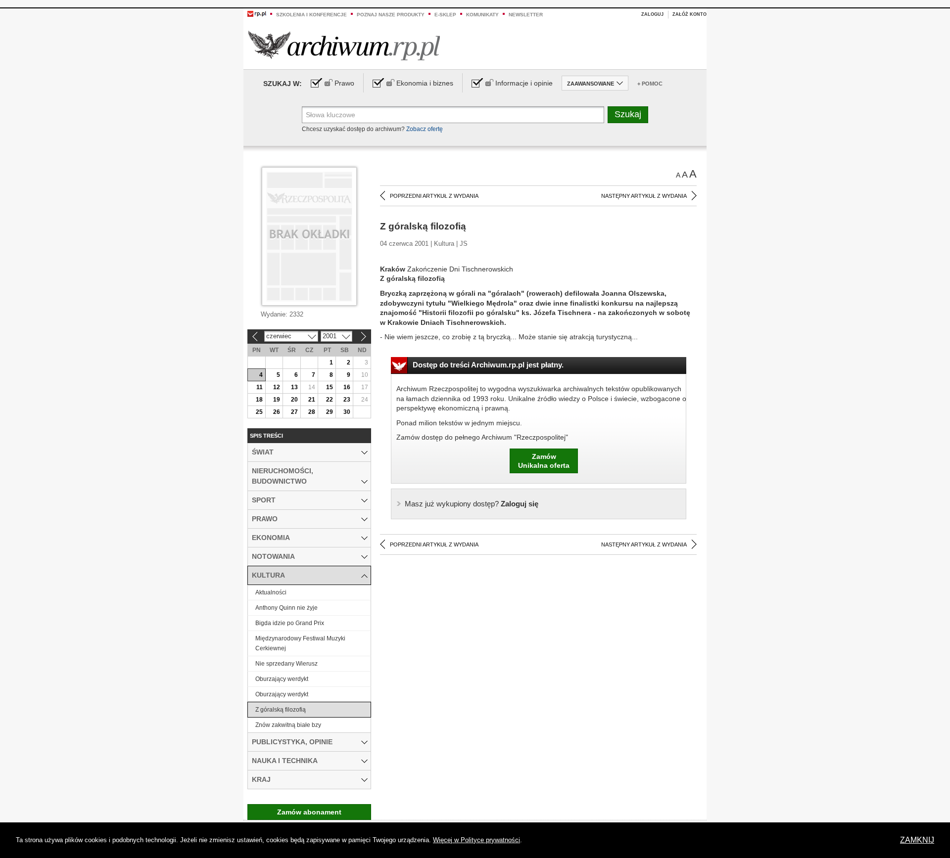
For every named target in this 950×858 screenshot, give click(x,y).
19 (276, 399)
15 (329, 387)
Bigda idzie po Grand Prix (289, 623)
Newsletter (526, 14)
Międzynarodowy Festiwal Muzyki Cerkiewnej (300, 643)
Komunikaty (482, 14)
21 (311, 399)
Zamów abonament (309, 812)
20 (294, 399)
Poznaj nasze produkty (391, 14)
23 (346, 399)
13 (294, 387)
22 (329, 399)
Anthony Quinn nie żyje (286, 607)
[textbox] (453, 114)
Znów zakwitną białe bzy (288, 725)
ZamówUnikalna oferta (544, 460)
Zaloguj (652, 14)
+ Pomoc (650, 84)
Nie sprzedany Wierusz (286, 663)
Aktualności (270, 592)
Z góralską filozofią (280, 709)
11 (259, 387)
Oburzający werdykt (281, 679)
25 (259, 411)
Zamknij (917, 840)
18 (259, 399)
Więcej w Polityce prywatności (476, 840)
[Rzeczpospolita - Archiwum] (344, 45)
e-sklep (445, 14)
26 (276, 411)
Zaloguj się (471, 503)
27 (294, 411)
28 (311, 411)
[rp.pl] (256, 13)
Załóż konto (689, 14)
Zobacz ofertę (424, 129)
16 (346, 387)
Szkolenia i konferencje (311, 14)
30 (346, 411)
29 (329, 411)
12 (276, 387)
